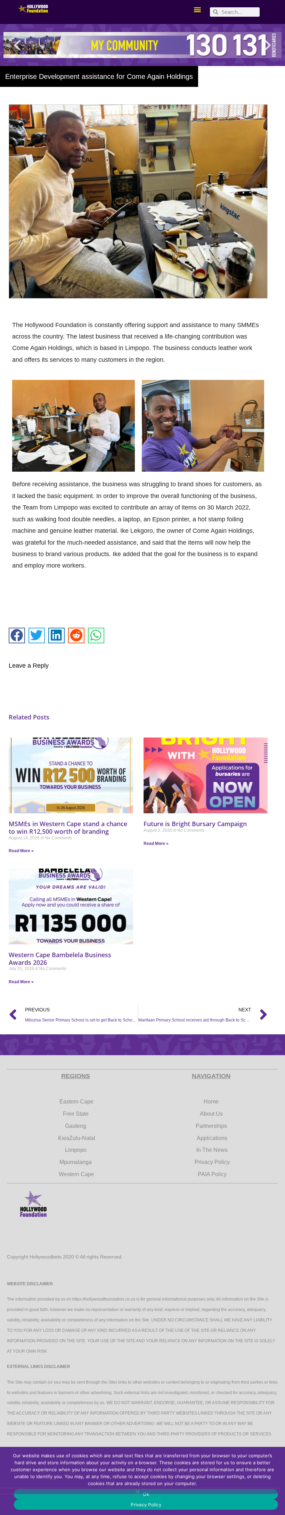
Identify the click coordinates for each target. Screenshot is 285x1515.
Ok (146, 1494)
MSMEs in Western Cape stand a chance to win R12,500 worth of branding (68, 828)
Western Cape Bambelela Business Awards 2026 (60, 959)
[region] (142, 45)
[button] (197, 9)
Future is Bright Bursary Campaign (195, 824)
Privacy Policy (146, 1504)
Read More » (21, 850)
